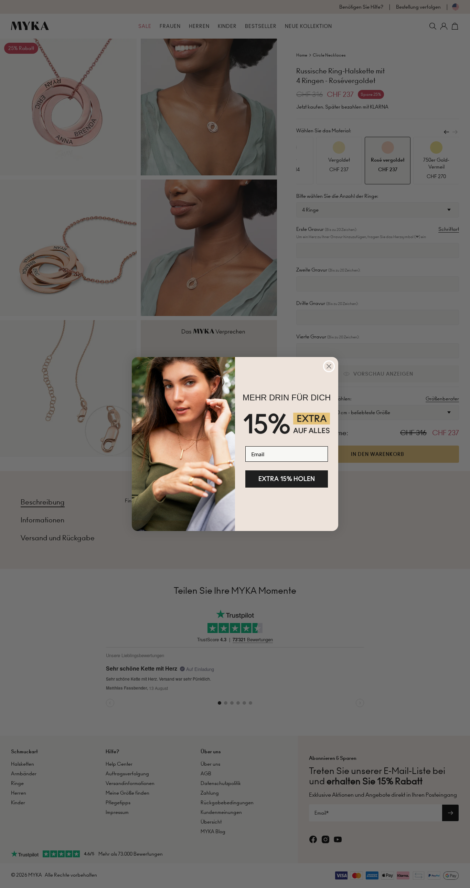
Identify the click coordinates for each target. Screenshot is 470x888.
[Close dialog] (329, 366)
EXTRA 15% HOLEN (286, 479)
